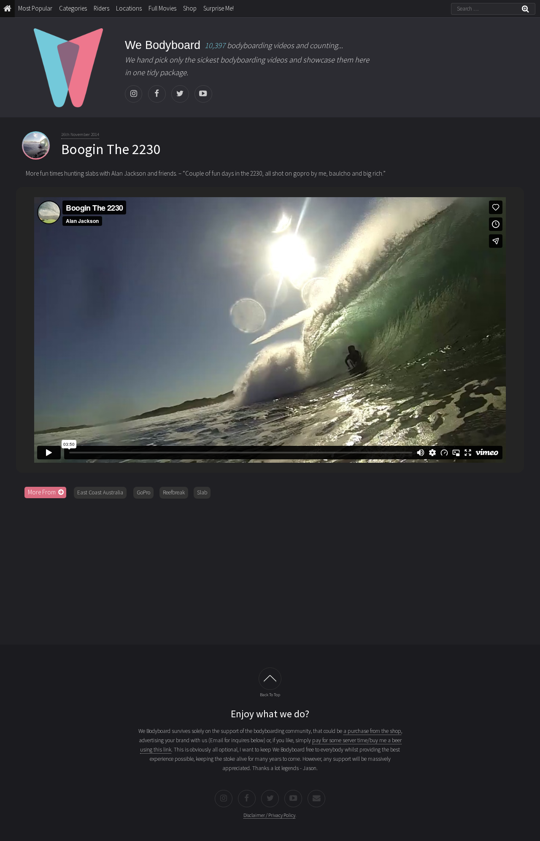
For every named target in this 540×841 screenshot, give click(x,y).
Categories (73, 8)
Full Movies (162, 8)
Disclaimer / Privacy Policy (269, 815)
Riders (101, 8)
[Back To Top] (270, 678)
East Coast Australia (100, 492)
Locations (129, 8)
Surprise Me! (218, 8)
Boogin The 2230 (111, 149)
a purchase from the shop (372, 731)
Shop (190, 8)
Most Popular (35, 8)
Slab (202, 492)
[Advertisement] (270, 569)
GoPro (143, 492)
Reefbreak (174, 492)
